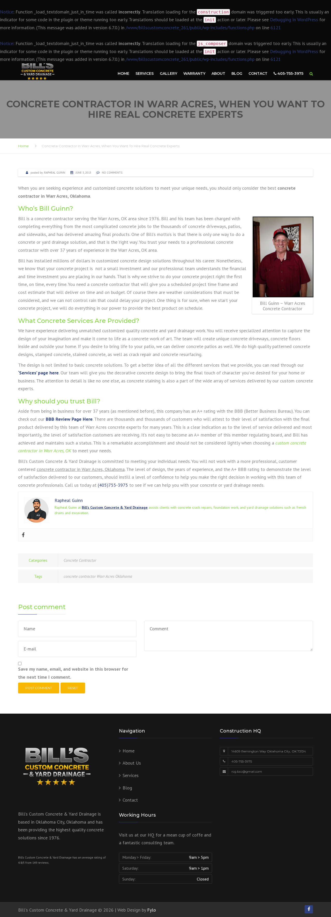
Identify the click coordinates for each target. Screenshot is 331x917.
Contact (258, 73)
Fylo (151, 910)
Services (145, 73)
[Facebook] (23, 535)
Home (123, 73)
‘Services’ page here (38, 373)
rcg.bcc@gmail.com (246, 771)
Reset (73, 688)
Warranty (194, 73)
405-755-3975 (289, 73)
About (218, 73)
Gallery (168, 73)
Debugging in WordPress (294, 20)
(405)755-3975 (113, 485)
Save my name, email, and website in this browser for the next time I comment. (73, 673)
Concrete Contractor (80, 560)
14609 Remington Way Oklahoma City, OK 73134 (268, 751)
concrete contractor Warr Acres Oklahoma (98, 576)
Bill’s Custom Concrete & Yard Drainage (115, 507)
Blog (236, 73)
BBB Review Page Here (69, 419)
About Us (132, 763)
